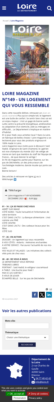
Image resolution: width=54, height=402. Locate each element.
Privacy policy (35, 398)
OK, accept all (16, 394)
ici (35, 176)
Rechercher (27, 344)
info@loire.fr (42, 382)
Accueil (5, 20)
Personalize (20, 398)
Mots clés (10, 320)
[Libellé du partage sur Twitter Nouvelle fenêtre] (42, 295)
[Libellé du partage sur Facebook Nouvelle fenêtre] (35, 295)
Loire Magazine (17, 20)
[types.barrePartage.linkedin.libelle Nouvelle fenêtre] (49, 295)
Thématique (11, 332)
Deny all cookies (39, 394)
